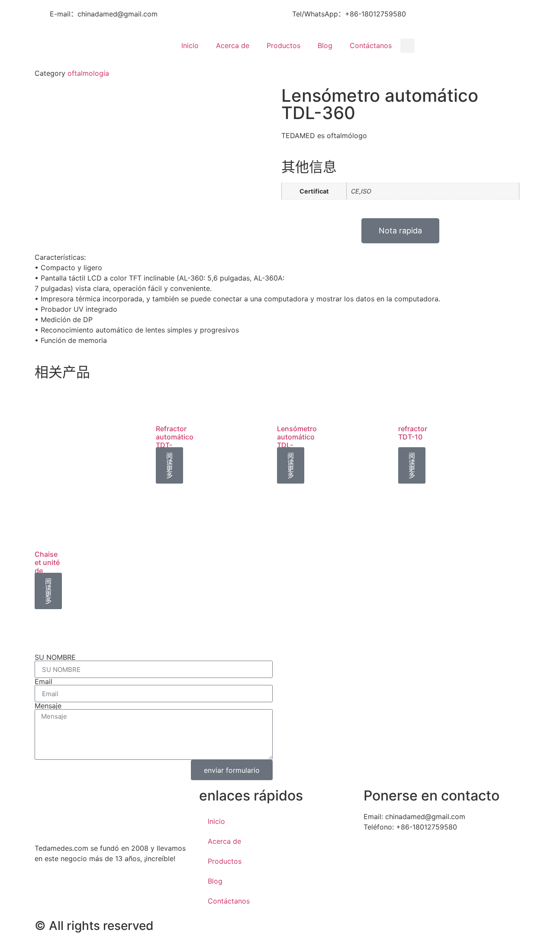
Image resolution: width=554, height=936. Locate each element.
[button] (407, 46)
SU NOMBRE (55, 657)
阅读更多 (169, 465)
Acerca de (232, 45)
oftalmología (88, 73)
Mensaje (48, 705)
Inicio (190, 45)
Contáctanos (371, 45)
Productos (283, 45)
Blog (325, 45)
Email (43, 681)
